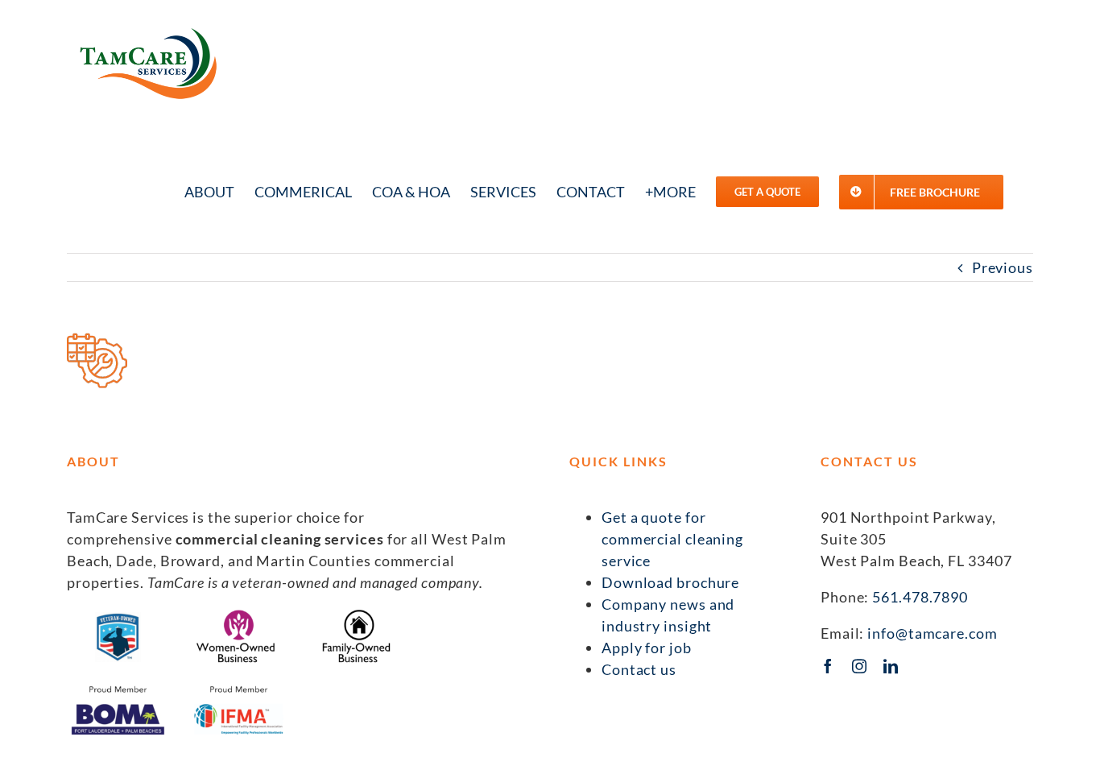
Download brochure (670, 582)
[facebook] (828, 666)
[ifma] (239, 689)
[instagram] (859, 666)
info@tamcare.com (932, 633)
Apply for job (647, 647)
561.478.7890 (920, 597)
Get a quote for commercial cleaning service (672, 538)
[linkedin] (891, 666)
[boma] (118, 689)
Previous (1002, 267)
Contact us (639, 669)
